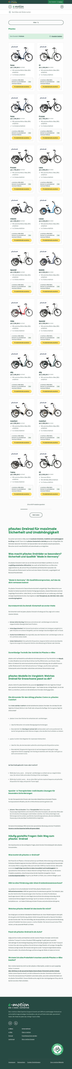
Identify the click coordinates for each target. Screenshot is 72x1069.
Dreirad (10, 1036)
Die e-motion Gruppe (28, 1039)
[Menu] (10, 6)
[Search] (9, 12)
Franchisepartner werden (29, 1036)
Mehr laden (36, 515)
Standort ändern (57, 36)
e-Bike (10, 1032)
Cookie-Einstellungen (33, 1062)
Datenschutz (21, 1062)
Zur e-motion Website (57, 1062)
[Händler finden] (62, 6)
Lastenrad (11, 1039)
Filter (35, 22)
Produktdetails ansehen (21, 87)
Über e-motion (26, 1032)
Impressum (11, 1062)
